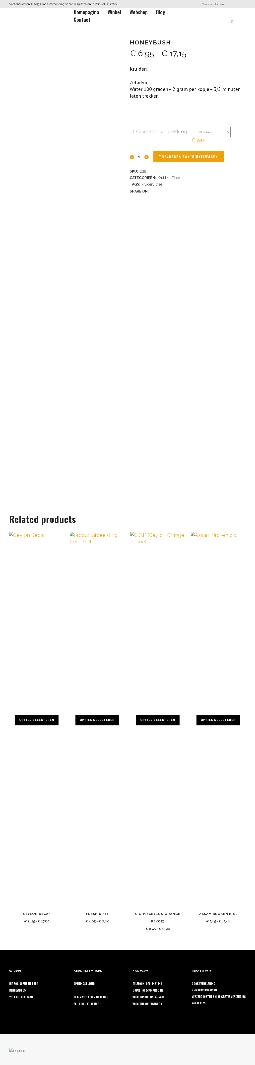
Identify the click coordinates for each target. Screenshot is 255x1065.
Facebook (155, 1004)
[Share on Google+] (166, 191)
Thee (176, 178)
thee (159, 184)
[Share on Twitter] (159, 191)
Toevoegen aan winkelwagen (188, 156)
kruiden (147, 184)
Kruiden (164, 178)
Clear (198, 140)
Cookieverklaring (203, 984)
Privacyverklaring (204, 990)
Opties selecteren (36, 720)
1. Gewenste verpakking (159, 132)
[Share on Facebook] (153, 191)
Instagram (156, 997)
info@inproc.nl (152, 990)
